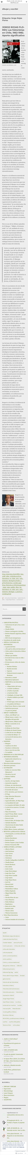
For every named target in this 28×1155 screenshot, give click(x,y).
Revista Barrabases (11, 838)
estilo (16, 972)
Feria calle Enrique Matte (10, 975)
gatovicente (6, 979)
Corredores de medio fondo (12, 640)
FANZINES (7, 741)
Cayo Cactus (9, 853)
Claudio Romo (9, 862)
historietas (19, 992)
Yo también (8, 752)
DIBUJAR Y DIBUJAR (10, 1086)
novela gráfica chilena (9, 1012)
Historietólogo (8, 1091)
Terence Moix (7, 1025)
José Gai (7, 882)
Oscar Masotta (9, 899)
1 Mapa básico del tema (14, 686)
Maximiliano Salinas (11, 888)
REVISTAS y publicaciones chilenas (14, 831)
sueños (5, 1022)
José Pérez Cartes (8, 1002)
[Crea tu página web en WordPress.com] (14, 2)
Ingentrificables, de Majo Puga (14, 801)
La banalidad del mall (11, 803)
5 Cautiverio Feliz (12, 693)
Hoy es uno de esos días (12, 750)
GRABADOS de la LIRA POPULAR (13, 754)
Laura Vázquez (8, 1093)
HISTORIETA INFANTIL (11, 757)
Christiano (8, 858)
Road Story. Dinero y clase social (15, 706)
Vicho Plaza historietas (11, 915)
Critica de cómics (19, 946)
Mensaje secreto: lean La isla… (16, 1130)
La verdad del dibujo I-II (12, 735)
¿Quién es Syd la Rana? (11, 1039)
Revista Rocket (9, 840)
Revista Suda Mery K (11, 816)
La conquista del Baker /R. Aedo (15, 805)
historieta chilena (8, 985)
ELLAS (7, 664)
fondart (22, 975)
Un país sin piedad (10, 710)
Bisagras (7, 743)
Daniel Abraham (10, 864)
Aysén (5, 932)
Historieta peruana (9, 765)
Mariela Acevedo (12, 669)
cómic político (7, 959)
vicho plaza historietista (11, 598)
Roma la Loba (9, 818)
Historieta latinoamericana (12, 763)
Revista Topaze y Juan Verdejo (14, 842)
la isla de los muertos (9, 1005)
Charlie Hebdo (9, 629)
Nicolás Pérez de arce (11, 897)
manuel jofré (7, 1008)
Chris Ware (8, 855)
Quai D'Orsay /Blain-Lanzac (13, 814)
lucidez (20, 1005)
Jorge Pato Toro (10, 873)
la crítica (18, 1002)
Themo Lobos (9, 910)
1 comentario (19, 599)
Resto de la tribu (10, 906)
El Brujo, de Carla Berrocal (13, 785)
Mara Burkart (9, 886)
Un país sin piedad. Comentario (13, 1054)
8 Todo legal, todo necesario (15, 702)
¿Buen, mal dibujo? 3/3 (12, 715)
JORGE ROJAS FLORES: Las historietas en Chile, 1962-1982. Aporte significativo (13, 31)
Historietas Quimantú (12, 680)
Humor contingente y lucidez (14, 631)
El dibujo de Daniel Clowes (13, 730)
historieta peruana (8, 992)
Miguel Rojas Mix (10, 893)
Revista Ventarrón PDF (12, 844)
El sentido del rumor (11, 790)
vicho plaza (16, 1025)
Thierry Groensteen (11, 913)
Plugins (6, 1097)
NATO (7, 895)
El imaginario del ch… (13, 1120)
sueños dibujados (14, 1022)
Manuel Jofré (9, 884)
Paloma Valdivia (10, 776)
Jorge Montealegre (11, 871)
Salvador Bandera (10, 822)
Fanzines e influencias (12, 748)
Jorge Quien (9, 877)
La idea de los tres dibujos (13, 732)
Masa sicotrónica (9, 1095)
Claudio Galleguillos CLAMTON (14, 860)
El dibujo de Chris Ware (12, 728)
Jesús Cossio (9, 869)
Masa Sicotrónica (10, 811)
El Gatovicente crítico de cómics (15, 662)
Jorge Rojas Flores (10, 599)
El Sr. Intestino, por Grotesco (14, 792)
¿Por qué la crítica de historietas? (15, 649)
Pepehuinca (8, 904)
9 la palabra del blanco (14, 704)
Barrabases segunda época (11, 936)
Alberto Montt (9, 849)
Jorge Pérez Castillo (11, 875)
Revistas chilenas (8, 1015)
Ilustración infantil (8, 995)
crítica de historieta (9, 949)
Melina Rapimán (10, 891)
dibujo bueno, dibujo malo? (13, 721)
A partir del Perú (10, 647)
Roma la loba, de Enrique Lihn (14, 820)
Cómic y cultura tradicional (11, 962)
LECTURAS (7, 779)
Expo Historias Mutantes (13, 796)
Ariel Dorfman (9, 851)
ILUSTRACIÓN (8, 768)
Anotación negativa (11, 783)
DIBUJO (19, 965)
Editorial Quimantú (9, 969)
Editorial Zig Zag (8, 972)
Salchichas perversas (11, 708)
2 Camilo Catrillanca (13, 688)
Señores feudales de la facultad (14, 919)
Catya (7, 917)
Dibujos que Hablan (11, 655)
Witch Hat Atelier (10, 827)
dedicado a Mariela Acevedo (12, 1065)
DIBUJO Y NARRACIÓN (10, 713)
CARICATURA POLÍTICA (11, 622)
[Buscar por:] (12, 609)
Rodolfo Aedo (9, 908)
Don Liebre (8, 866)
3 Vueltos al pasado (13, 691)
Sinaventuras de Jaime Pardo (14, 825)
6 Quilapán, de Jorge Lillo (14, 695)
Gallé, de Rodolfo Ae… (13, 1128)
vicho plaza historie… (13, 1133)
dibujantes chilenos (9, 965)
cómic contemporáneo (10, 956)
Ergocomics (7, 1088)
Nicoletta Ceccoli (10, 774)
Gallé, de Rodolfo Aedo (11, 1050)
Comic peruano (7, 946)
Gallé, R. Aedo (9, 798)
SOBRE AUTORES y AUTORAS (13, 847)
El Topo (7, 794)
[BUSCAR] (24, 609)
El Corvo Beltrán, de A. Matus (14, 787)
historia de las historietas (10, 982)
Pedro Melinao (9, 902)
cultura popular (7, 952)
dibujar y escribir (10, 9)
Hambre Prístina (12, 666)
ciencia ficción (18, 942)
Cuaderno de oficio (11, 746)
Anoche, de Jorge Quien (12, 781)
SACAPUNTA (7, 1099)
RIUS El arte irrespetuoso (13, 638)
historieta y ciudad (11, 677)
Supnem (9, 671)
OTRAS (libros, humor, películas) (14, 829)
